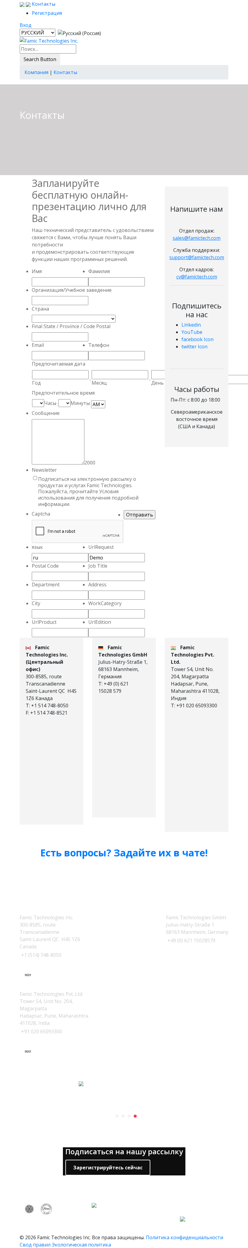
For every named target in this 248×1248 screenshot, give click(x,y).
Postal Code (45, 565)
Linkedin (191, 324)
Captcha (41, 513)
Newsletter (44, 470)
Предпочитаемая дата (58, 363)
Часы (50, 403)
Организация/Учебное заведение (72, 290)
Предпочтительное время (63, 392)
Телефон (98, 345)
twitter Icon (194, 346)
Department (46, 584)
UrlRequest (101, 547)
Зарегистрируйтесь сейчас (107, 1167)
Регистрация (47, 13)
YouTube (191, 332)
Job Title (97, 565)
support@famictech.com (196, 257)
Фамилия (99, 271)
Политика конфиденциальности (184, 1237)
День (157, 383)
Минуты (80, 403)
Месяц (99, 383)
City (36, 603)
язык (37, 547)
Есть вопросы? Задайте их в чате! (124, 852)
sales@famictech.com (196, 238)
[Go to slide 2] (123, 1116)
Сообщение (46, 413)
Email (38, 345)
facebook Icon (197, 339)
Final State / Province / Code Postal (71, 326)
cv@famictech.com (196, 276)
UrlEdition (99, 622)
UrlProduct (44, 622)
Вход (25, 25)
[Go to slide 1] (117, 1116)
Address (97, 584)
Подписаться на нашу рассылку (124, 1151)
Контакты (43, 4)
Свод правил (35, 1244)
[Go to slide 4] (135, 1116)
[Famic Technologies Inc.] (49, 40)
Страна (40, 308)
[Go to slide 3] (129, 1116)
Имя (37, 271)
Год (36, 383)
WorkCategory (105, 603)
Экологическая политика (81, 1244)
